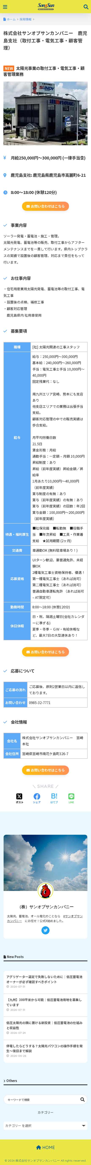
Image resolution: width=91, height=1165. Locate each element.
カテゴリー (46, 1112)
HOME (48, 1147)
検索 (82, 1099)
